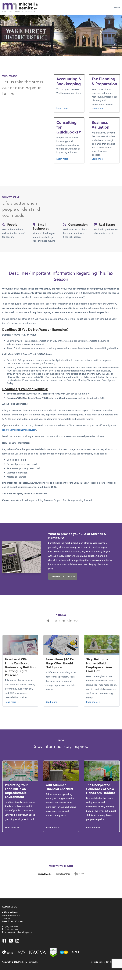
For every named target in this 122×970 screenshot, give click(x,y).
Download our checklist (63, 576)
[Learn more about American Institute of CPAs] (7, 952)
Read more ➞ (20, 701)
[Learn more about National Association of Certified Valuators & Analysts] (37, 952)
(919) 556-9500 (11, 926)
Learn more (69, 108)
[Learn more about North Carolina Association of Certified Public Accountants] (21, 952)
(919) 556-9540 (11, 929)
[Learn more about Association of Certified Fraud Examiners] (76, 952)
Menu (117, 7)
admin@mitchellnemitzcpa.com (19, 932)
